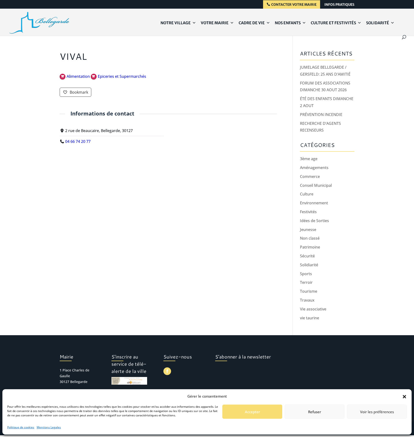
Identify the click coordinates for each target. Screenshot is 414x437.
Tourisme (308, 291)
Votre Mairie (215, 22)
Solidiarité (309, 264)
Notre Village (176, 22)
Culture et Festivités (333, 22)
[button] (404, 396)
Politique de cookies (20, 427)
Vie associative (313, 309)
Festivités (308, 211)
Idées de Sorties (314, 220)
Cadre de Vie (252, 22)
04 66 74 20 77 (78, 141)
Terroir (306, 282)
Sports (306, 273)
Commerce (310, 176)
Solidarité (377, 22)
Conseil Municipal (316, 185)
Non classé (310, 238)
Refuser (314, 411)
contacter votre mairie (293, 5)
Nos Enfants (288, 22)
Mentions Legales (49, 427)
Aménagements (314, 167)
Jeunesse (308, 229)
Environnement (314, 203)
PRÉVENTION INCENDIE (321, 114)
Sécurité (307, 256)
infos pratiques (339, 5)
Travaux (307, 300)
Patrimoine (310, 247)
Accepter (252, 411)
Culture (306, 194)
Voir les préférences (377, 411)
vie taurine (309, 318)
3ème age (308, 158)
